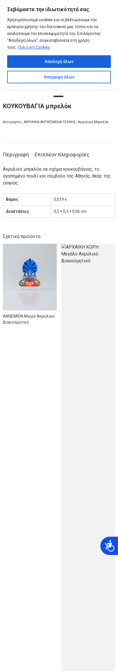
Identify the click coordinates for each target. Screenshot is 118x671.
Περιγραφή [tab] (16, 154)
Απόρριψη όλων (59, 77)
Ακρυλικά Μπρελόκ (93, 122)
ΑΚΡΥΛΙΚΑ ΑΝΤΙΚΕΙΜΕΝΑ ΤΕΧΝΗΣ (49, 122)
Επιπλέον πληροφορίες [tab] (62, 154)
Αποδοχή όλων (59, 61)
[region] (59, 44)
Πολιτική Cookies (34, 47)
